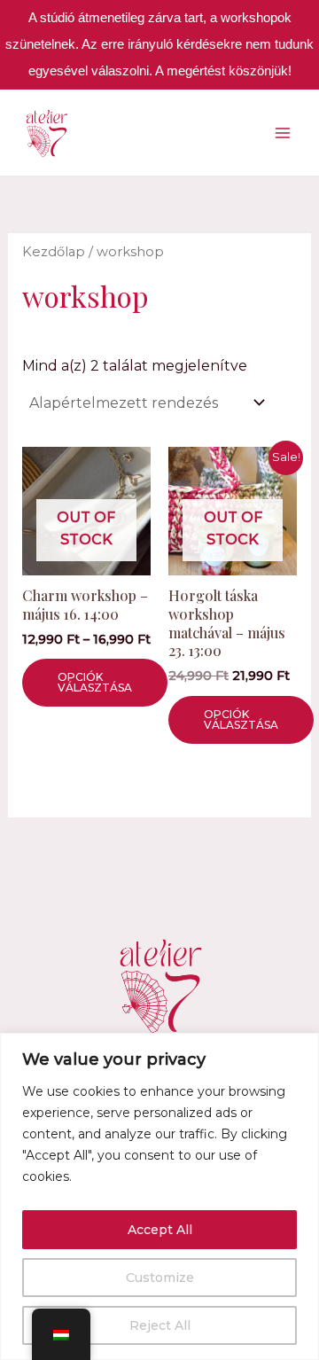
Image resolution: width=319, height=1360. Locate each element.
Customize (160, 1278)
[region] (159, 1196)
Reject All (160, 1325)
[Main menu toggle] (282, 132)
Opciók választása (95, 682)
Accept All (160, 1230)
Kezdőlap (53, 252)
